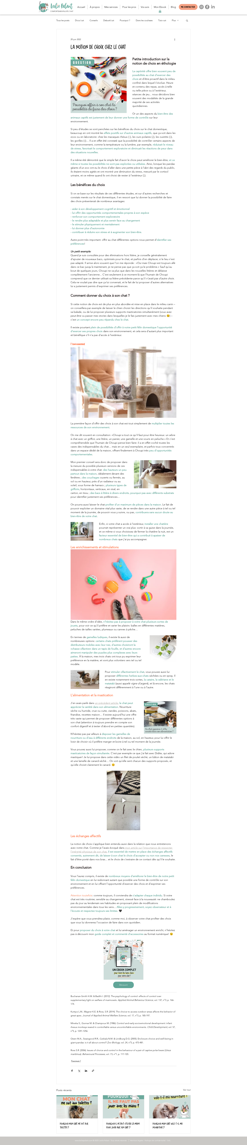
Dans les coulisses (144, 20)
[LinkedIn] (213, 7)
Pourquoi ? (125, 20)
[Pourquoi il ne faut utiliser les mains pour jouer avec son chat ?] (123, 1106)
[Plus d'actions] (174, 39)
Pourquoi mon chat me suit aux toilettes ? (74, 1125)
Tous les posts (62, 20)
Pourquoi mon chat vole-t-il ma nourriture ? (168, 1125)
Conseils (94, 20)
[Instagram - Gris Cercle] (201, 7)
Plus (174, 20)
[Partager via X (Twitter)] (79, 1070)
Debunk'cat (108, 20)
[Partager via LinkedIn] (86, 1070)
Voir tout (187, 1090)
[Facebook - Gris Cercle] (207, 7)
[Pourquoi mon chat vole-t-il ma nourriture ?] (170, 1106)
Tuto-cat (162, 20)
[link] (160, 11)
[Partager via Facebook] (72, 1070)
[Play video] (123, 800)
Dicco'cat (79, 20)
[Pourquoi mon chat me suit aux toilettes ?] (77, 1106)
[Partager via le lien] (93, 1070)
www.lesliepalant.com (83, 1140)
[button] (94, 7)
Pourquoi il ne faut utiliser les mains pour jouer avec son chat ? (123, 1125)
